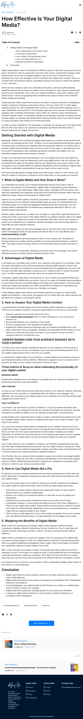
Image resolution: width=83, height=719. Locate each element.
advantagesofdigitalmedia (11, 605)
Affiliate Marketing (20, 641)
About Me (31, 691)
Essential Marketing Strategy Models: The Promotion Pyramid (30, 667)
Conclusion (14, 65)
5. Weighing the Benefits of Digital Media (29, 62)
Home (30, 687)
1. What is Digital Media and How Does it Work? (31, 51)
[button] (80, 5)
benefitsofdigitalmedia (31, 605)
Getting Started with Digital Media (24, 48)
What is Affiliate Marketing (25, 644)
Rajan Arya (10, 32)
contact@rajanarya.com (72, 687)
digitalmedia (46, 605)
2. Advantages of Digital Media (26, 54)
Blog (30, 694)
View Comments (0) (40, 623)
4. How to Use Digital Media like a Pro (28, 59)
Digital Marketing (8, 12)
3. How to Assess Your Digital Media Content (30, 56)
